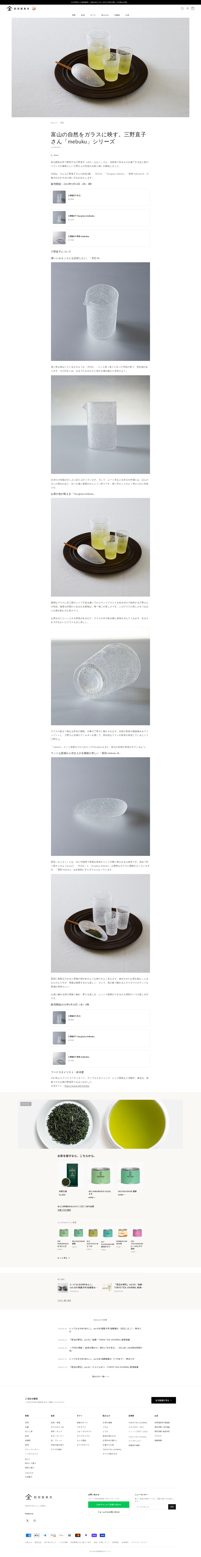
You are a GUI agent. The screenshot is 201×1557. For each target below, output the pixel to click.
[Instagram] (34, 1520)
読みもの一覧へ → (100, 1376)
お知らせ (28, 1542)
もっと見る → (63, 1257)
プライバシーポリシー (139, 1542)
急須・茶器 (55, 1422)
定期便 (117, 15)
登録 (172, 1507)
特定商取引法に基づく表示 (80, 1542)
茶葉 (74, 15)
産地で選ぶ (29, 1467)
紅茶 (27, 1436)
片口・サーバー (57, 1436)
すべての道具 (56, 1449)
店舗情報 (158, 1440)
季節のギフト (82, 1422)
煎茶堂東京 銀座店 (162, 1422)
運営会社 (38, 1542)
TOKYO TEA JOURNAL (112, 1449)
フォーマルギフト (84, 1431)
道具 (83, 15)
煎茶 (27, 1422)
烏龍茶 (28, 1440)
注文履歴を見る (162, 1400)
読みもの (105, 15)
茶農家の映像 (134, 1445)
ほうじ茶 (28, 1431)
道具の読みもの (109, 1436)
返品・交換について (101, 1542)
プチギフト (81, 1427)
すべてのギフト (83, 1445)
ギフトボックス (83, 1436)
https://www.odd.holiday (77, 1085)
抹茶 (27, 1445)
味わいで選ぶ (30, 1463)
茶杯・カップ (56, 1431)
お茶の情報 (107, 1422)
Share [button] (56, 155)
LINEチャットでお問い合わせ (108, 1504)
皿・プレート (56, 1440)
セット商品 (81, 1440)
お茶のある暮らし (110, 1440)
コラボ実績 (63, 1542)
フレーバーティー (32, 1449)
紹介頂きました (50, 1542)
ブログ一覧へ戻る (64, 1300)
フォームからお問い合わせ (109, 1512)
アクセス (158, 1436)
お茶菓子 (28, 1477)
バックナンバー (135, 1440)
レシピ (105, 1431)
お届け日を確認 (64, 1210)
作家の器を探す (57, 1445)
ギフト (93, 15)
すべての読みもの (110, 1453)
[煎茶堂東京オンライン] (18, 8)
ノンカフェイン (31, 1453)
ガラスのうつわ (57, 1427)
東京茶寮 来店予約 (162, 1431)
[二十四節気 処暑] (33, 8)
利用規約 (115, 1542)
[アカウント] (187, 8)
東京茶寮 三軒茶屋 (162, 1427)
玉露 (27, 1427)
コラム (105, 1427)
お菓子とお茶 (108, 1445)
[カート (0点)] (192, 8)
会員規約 (125, 1542)
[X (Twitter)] (27, 1520)
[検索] (182, 8)
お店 (127, 15)
